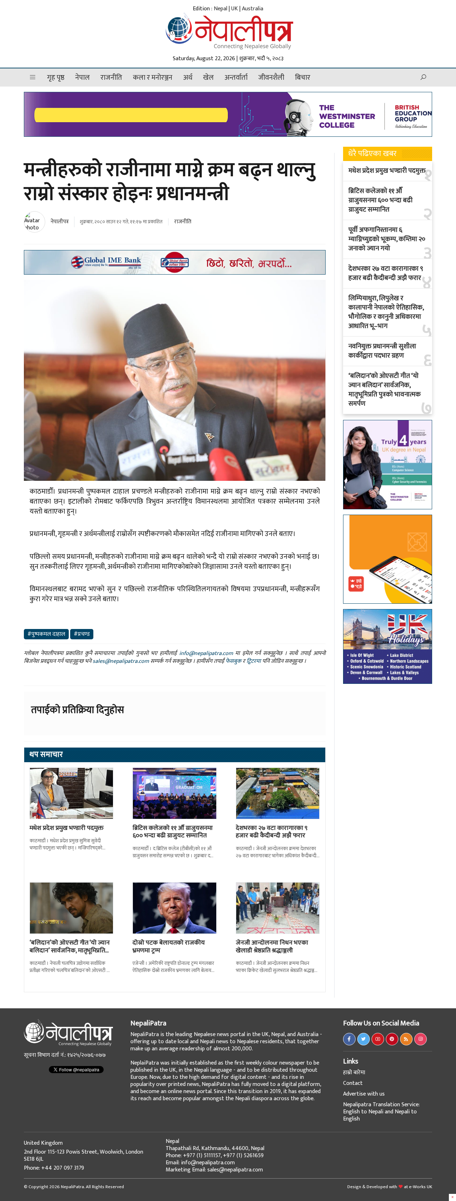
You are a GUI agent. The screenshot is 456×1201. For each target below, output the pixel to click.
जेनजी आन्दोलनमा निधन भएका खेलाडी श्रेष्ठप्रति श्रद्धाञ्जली (272, 946)
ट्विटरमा (254, 661)
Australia (252, 9)
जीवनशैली (271, 78)
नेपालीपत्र (60, 221)
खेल (208, 78)
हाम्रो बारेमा (354, 1072)
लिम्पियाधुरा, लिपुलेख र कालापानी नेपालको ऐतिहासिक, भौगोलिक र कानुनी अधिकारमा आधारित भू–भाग (386, 312)
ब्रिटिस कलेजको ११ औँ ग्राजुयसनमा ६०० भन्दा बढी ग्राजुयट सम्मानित (173, 832)
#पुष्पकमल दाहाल (46, 634)
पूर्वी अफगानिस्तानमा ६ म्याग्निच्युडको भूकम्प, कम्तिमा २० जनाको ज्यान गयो (386, 239)
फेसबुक (233, 661)
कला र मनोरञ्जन (152, 78)
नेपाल (82, 78)
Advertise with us (364, 1094)
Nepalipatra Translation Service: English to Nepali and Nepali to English (381, 1112)
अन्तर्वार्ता (236, 78)
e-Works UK (420, 1187)
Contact (353, 1083)
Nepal (220, 9)
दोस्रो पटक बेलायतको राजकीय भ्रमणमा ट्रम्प (169, 946)
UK (234, 9)
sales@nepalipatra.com (121, 661)
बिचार (302, 78)
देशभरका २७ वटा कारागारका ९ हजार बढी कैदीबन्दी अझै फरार (271, 832)
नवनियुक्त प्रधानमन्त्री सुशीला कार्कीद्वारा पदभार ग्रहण (382, 351)
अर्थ (187, 78)
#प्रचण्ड (82, 634)
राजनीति (111, 78)
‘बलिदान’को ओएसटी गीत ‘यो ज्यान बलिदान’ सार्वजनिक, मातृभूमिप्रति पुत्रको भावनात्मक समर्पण (384, 390)
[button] (33, 77)
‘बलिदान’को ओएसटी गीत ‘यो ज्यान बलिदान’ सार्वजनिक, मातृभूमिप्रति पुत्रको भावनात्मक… (70, 950)
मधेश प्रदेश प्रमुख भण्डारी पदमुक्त (67, 828)
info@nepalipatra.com (206, 653)
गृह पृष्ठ (55, 78)
